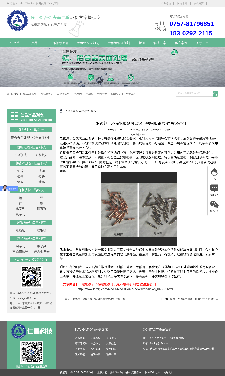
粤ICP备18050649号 (82, 372)
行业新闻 (96, 349)
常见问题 (111, 349)
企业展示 (111, 338)
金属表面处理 (30, 93)
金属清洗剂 (47, 93)
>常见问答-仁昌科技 (83, 111)
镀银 (20, 182)
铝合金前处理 (20, 137)
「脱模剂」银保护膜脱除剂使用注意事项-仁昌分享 (97, 298)
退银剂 (20, 230)
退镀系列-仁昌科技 (31, 222)
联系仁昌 (111, 354)
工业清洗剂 (63, 93)
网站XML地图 (152, 372)
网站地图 (182, 3)
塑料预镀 (41, 155)
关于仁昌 (202, 43)
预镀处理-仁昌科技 (31, 147)
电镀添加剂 (116, 93)
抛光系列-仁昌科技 (31, 238)
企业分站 (166, 3)
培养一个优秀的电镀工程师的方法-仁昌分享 (194, 298)
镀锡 (41, 182)
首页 (68, 111)
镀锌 (20, 171)
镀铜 (41, 171)
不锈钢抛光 (20, 251)
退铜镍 (41, 230)
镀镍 (20, 176)
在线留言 (199, 3)
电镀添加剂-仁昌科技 (31, 163)
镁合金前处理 (41, 137)
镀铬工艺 (131, 93)
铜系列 (41, 209)
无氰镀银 (96, 338)
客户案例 (181, 43)
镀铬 (41, 176)
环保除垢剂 (60, 43)
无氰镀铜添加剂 (88, 43)
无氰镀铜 (80, 354)
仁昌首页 (16, 43)
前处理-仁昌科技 (31, 130)
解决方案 (159, 43)
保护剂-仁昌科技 (31, 190)
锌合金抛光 (42, 251)
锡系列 (20, 209)
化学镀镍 (78, 93)
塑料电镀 (102, 93)
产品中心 (37, 43)
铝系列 (41, 246)
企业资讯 (80, 349)
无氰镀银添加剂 (119, 43)
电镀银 (90, 93)
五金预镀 (20, 155)
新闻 (142, 43)
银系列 (20, 214)
